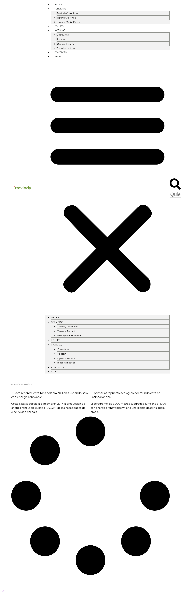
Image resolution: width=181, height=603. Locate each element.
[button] (107, 186)
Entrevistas (63, 34)
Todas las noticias (66, 362)
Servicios (60, 8)
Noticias (59, 30)
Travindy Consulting (67, 13)
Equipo (56, 340)
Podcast (61, 39)
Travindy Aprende (66, 17)
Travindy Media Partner (69, 22)
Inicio (55, 317)
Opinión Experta (66, 44)
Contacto (57, 367)
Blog (57, 56)
